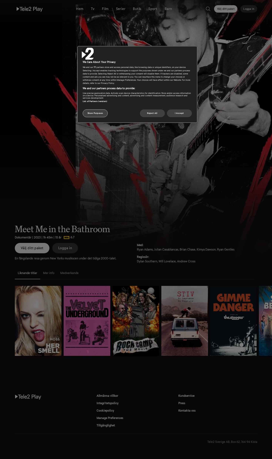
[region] (137, 84)
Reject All (152, 113)
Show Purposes (95, 113)
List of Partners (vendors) (95, 101)
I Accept (179, 113)
